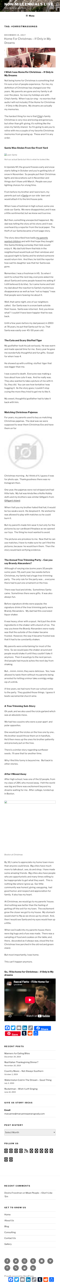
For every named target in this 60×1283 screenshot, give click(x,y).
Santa (25, 195)
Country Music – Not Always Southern (23, 1071)
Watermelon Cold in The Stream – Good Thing (28, 1080)
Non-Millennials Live (28, 4)
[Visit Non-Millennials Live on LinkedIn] (46, 1151)
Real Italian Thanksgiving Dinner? (21, 1062)
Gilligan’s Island (12, 500)
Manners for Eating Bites (17, 1053)
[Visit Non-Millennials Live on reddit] (36, 1151)
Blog (6, 1226)
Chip (39, 116)
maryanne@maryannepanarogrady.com (24, 1113)
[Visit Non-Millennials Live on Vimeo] (16, 1151)
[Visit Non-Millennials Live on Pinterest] (11, 1160)
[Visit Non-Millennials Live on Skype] (41, 1151)
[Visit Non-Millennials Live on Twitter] (51, 1151)
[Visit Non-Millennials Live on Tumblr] (31, 1151)
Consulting (10, 1232)
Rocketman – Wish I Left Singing (21, 1089)
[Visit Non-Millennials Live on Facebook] (6, 1160)
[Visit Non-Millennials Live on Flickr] (21, 1151)
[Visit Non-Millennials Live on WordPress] (6, 1151)
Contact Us (10, 1238)
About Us (9, 1220)
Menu (31, 15)
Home (7, 1214)
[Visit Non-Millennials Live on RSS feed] (26, 1151)
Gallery (8, 1244)
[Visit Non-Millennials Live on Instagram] (11, 1151)
